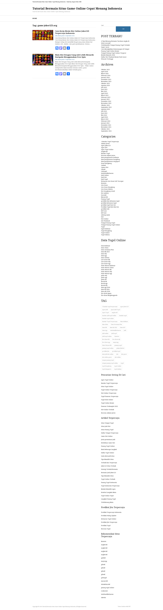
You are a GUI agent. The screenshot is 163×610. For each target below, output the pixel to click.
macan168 (104, 581)
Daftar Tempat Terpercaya (109, 433)
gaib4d (103, 558)
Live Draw (104, 185)
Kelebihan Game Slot (108, 443)
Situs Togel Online (107, 386)
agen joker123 (124, 306)
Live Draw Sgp (105, 263)
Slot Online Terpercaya (108, 393)
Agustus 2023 (105, 85)
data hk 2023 (113, 327)
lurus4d (103, 195)
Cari (102, 25)
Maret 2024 (104, 73)
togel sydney (117, 369)
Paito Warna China (107, 267)
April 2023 (104, 93)
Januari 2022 (105, 123)
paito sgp (104, 277)
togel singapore (106, 369)
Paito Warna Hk (106, 269)
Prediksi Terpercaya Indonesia (111, 512)
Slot (102, 217)
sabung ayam (105, 215)
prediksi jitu (105, 351)
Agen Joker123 (106, 145)
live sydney (105, 193)
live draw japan (106, 293)
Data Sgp (104, 255)
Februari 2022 (105, 121)
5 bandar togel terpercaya (109, 306)
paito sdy (104, 275)
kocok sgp (104, 283)
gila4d (103, 564)
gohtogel (104, 577)
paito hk (103, 279)
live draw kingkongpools (109, 295)
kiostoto (117, 336)
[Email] (64, 48)
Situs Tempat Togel (107, 423)
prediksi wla (105, 209)
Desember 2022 (106, 101)
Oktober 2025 (105, 69)
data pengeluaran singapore (110, 161)
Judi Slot (104, 177)
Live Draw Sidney (107, 189)
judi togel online (107, 336)
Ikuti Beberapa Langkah (109, 449)
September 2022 (106, 107)
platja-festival (120, 348)
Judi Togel (104, 179)
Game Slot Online (107, 436)
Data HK (104, 327)
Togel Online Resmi (107, 403)
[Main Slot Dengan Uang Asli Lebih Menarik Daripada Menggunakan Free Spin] (42, 65)
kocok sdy (104, 285)
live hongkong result (108, 191)
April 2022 (104, 117)
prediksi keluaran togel (109, 203)
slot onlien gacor (107, 357)
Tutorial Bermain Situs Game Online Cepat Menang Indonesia (77, 8)
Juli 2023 (104, 87)
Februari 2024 (105, 75)
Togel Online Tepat (107, 495)
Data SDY (122, 327)
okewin (103, 597)
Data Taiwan (105, 257)
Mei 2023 (104, 91)
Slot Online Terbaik (107, 409)
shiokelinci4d (105, 584)
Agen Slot (104, 147)
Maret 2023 (104, 95)
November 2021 (106, 127)
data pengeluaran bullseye (110, 157)
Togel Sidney (105, 234)
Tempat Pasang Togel (108, 223)
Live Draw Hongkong (108, 187)
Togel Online (105, 233)
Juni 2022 (104, 113)
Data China (104, 248)
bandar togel (123, 315)
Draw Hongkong (106, 163)
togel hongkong (106, 366)
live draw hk (106, 339)
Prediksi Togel (106, 525)
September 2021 (106, 131)
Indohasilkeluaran (107, 173)
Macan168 (104, 197)
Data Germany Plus (107, 249)
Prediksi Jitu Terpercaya (109, 522)
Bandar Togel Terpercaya (109, 321)
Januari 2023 (105, 99)
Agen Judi (105, 309)
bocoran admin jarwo (108, 155)
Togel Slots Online (107, 399)
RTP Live (104, 211)
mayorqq (115, 342)
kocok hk (104, 281)
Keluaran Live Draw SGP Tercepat (112, 181)
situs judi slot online (107, 354)
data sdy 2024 (105, 291)
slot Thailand (105, 221)
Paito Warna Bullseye (108, 265)
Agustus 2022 (105, 109)
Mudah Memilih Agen (108, 489)
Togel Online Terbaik (108, 479)
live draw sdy (116, 339)
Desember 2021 (106, 125)
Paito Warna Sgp (106, 273)
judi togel (114, 333)
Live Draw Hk (105, 259)
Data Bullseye (105, 246)
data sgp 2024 (105, 287)
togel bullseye (105, 229)
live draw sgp (106, 342)
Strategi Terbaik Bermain (109, 469)
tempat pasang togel (108, 360)
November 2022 (106, 103)
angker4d (114, 312)
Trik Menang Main (107, 502)
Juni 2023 (104, 89)
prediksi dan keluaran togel (110, 201)
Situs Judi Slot (105, 426)
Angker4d (104, 151)
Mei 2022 (104, 115)
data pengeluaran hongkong (110, 159)
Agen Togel (105, 312)
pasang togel (118, 345)
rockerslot (104, 591)
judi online (105, 333)
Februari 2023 (105, 97)
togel (122, 363)
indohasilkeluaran (115, 330)
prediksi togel (116, 351)
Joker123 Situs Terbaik (108, 466)
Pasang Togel (105, 199)
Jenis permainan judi (108, 439)
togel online (117, 366)
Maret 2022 (104, 119)
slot (117, 354)
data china (105, 324)
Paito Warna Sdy (106, 271)
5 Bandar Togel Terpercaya (110, 141)
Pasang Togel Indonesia (109, 482)
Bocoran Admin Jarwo (108, 413)
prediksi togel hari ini (108, 205)
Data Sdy (104, 253)
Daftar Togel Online (107, 453)
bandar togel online (108, 318)
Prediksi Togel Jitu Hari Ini (110, 207)
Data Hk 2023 (105, 251)
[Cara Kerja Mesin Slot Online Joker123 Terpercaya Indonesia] (42, 39)
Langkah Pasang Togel (108, 499)
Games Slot (104, 167)
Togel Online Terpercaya (109, 390)
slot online (118, 357)
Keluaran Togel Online (108, 519)
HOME (34, 18)
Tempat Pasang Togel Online (110, 225)
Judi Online (105, 175)
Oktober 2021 (105, 129)
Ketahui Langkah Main (108, 492)
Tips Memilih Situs (107, 459)
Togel (103, 227)
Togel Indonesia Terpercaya (110, 486)
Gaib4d (103, 165)
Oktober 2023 (105, 83)
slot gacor (124, 354)
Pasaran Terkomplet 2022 (109, 406)
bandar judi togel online (109, 315)
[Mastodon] (61, 48)
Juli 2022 (104, 111)
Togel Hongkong (106, 231)
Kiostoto (103, 183)
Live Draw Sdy (105, 261)
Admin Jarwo (105, 143)
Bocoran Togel (105, 529)
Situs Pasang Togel (107, 429)
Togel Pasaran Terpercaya (109, 396)
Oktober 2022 (105, 105)
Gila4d (103, 169)
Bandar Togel (105, 153)
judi (125, 330)
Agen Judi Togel (115, 309)
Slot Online (104, 219)
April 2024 (104, 71)
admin (59, 35)
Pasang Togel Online (108, 446)
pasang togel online (107, 348)
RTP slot (103, 213)
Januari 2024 (105, 77)
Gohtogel (104, 171)
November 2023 (106, 81)
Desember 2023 (106, 79)
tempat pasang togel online (110, 363)
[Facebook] (57, 48)
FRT (129, 606)
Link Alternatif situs (107, 456)
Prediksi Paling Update (108, 515)
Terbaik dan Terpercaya (109, 462)
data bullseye (124, 321)
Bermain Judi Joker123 (108, 472)
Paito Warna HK (106, 345)
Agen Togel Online (107, 149)
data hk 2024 (105, 289)
